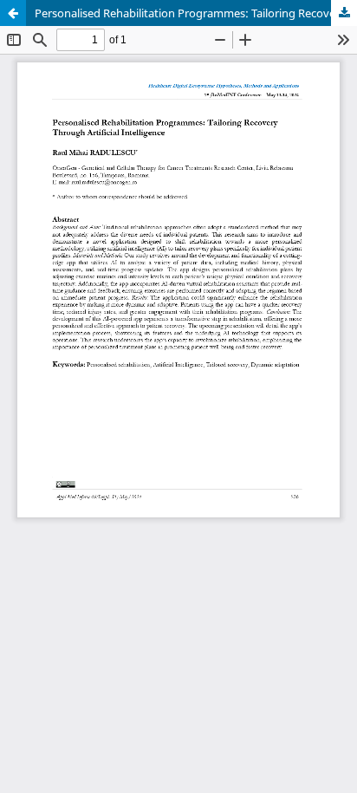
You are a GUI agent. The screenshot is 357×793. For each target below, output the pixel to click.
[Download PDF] (344, 13)
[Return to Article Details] (13, 13)
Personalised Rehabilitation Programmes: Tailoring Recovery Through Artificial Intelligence (196, 13)
